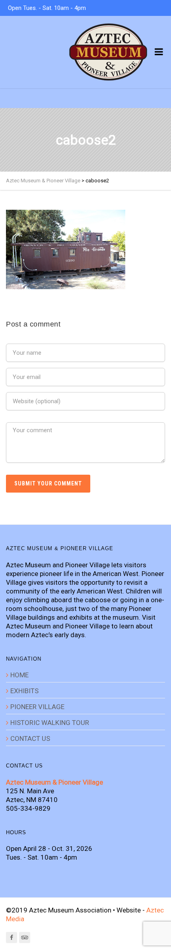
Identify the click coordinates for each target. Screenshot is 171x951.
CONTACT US (30, 738)
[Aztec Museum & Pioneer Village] (108, 52)
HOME (19, 675)
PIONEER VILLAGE (37, 707)
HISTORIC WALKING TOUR (49, 723)
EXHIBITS (24, 691)
